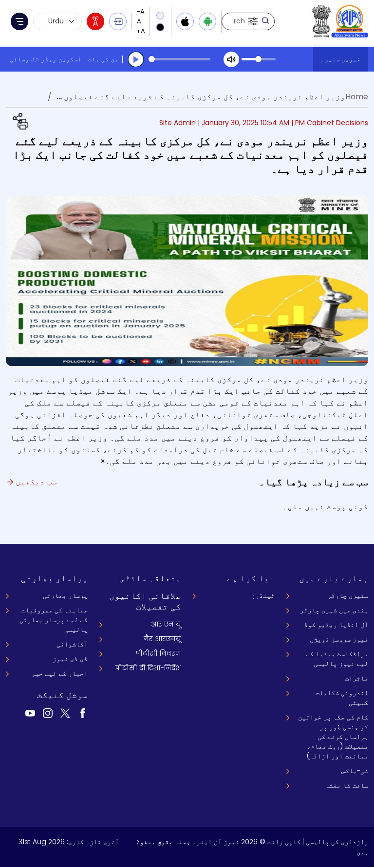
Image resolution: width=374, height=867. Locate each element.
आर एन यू (166, 624)
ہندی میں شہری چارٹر (334, 610)
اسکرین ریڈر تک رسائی (46, 59)
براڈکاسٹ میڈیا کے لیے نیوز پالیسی (337, 658)
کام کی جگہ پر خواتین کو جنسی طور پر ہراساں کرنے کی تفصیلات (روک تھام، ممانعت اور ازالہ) (333, 736)
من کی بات (103, 59)
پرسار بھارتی (65, 595)
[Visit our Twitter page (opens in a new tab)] (65, 713)
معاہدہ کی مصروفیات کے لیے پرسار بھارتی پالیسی (53, 619)
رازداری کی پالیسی (337, 842)
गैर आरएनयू (162, 639)
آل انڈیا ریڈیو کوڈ (336, 624)
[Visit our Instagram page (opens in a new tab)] (48, 713)
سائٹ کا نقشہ (346, 785)
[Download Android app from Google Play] (207, 21)
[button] (252, 21)
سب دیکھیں (35, 481)
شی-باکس (354, 770)
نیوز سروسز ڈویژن (339, 639)
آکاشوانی (72, 644)
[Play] (136, 59)
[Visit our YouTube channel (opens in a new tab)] (30, 713)
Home (356, 96)
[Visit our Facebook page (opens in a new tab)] (83, 713)
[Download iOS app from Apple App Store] (185, 21)
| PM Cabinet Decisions (329, 123)
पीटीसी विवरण (158, 653)
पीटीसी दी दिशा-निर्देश (148, 668)
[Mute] (231, 59)
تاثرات (356, 678)
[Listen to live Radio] (95, 21)
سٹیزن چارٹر (347, 595)
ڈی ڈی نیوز (70, 659)
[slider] (179, 59)
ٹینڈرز (263, 595)
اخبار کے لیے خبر (59, 673)
